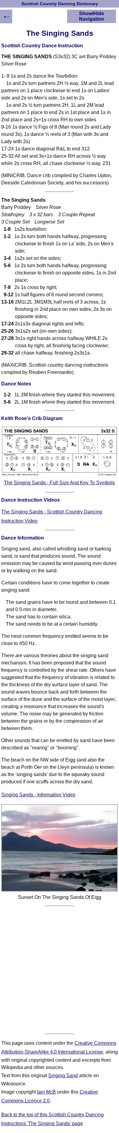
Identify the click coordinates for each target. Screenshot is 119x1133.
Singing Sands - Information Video (38, 794)
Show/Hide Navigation (91, 16)
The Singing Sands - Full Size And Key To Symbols (59, 482)
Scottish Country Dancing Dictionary (59, 4)
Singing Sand (63, 1075)
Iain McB (46, 1091)
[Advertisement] (59, 970)
